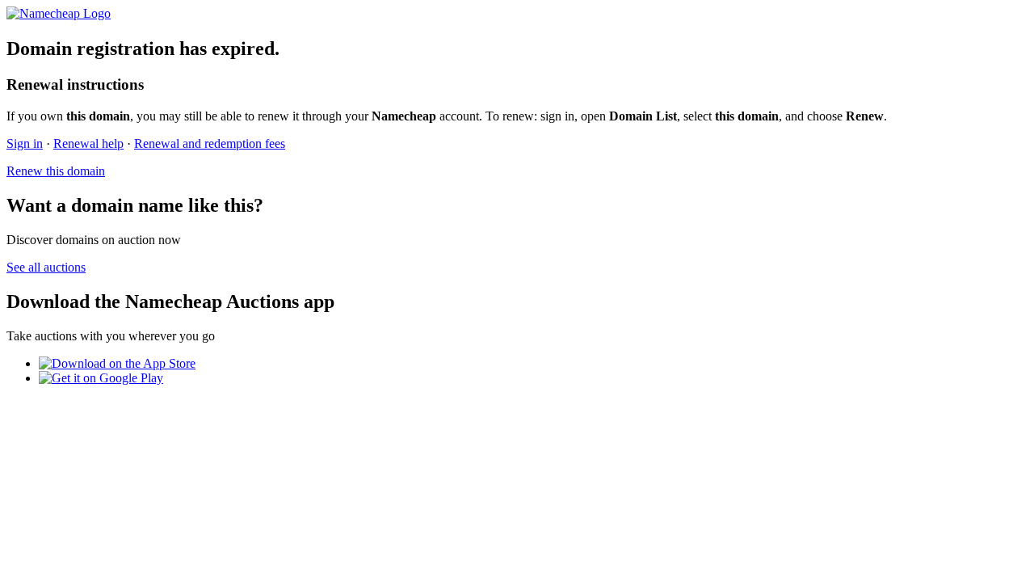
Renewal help (88, 143)
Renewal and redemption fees (209, 143)
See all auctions (46, 267)
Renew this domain (55, 171)
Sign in (24, 143)
